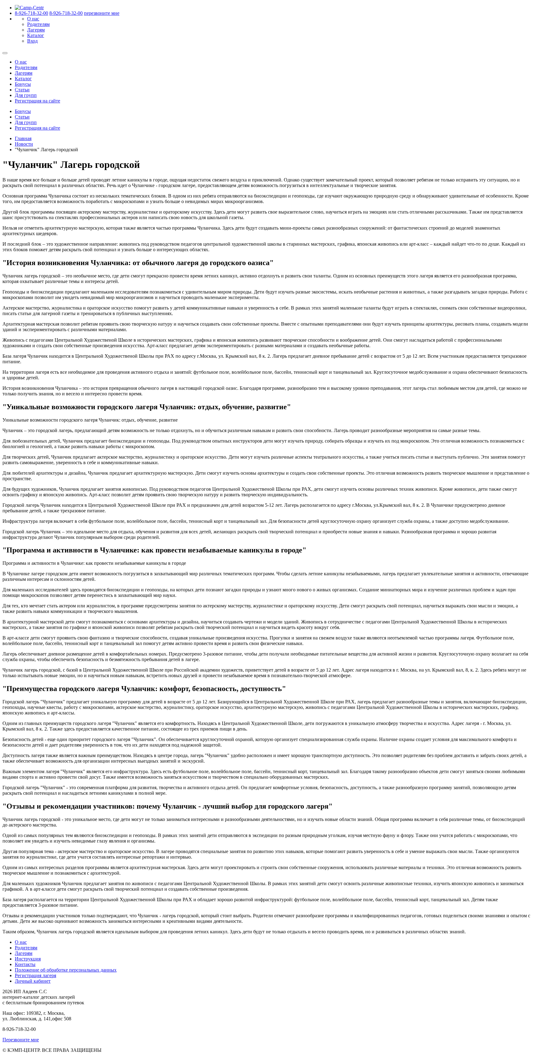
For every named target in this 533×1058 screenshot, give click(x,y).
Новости (24, 144)
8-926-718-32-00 (31, 13)
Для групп (26, 95)
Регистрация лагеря (35, 975)
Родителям (38, 24)
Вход (32, 41)
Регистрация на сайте (37, 100)
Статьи (22, 89)
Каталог (35, 35)
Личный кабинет (33, 981)
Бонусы (23, 84)
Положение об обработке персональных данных (66, 970)
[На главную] (29, 7)
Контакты (25, 964)
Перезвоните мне (20, 1039)
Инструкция (28, 958)
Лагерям (36, 29)
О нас (33, 18)
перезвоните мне (101, 13)
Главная (23, 138)
